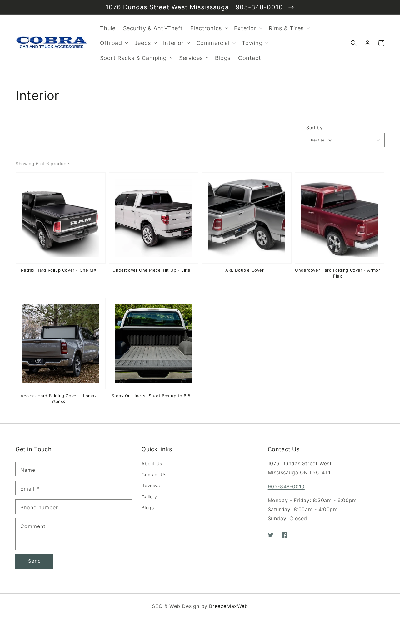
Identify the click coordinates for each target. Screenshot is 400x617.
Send (34, 561)
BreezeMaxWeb (228, 606)
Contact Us (154, 474)
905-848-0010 (286, 486)
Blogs (148, 507)
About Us (152, 463)
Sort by (314, 128)
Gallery (149, 496)
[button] (354, 43)
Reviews (151, 485)
